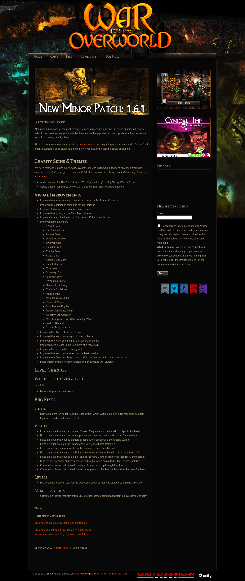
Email (160, 213)
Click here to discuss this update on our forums (60, 522)
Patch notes (62, 548)
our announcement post (88, 144)
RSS (125, 573)
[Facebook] (184, 294)
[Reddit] (165, 294)
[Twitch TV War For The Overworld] (202, 294)
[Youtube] (193, 294)
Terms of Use (114, 573)
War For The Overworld (134, 27)
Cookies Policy (98, 573)
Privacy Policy (81, 573)
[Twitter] (174, 294)
